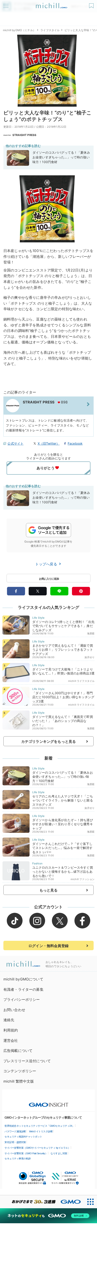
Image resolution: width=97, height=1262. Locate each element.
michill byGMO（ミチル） (19, 30)
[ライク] (92, 4)
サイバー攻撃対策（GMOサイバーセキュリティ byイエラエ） (37, 1147)
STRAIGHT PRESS (24, 135)
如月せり (90, 657)
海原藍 (91, 633)
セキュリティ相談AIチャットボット (23, 1136)
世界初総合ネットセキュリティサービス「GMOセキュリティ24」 (39, 1125)
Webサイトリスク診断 (41, 1131)
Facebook (75, 443)
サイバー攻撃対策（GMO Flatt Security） (26, 1153)
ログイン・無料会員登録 (48, 945)
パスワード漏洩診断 (15, 1131)
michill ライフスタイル (81, 681)
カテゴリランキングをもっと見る (48, 741)
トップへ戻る (46, 564)
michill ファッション (83, 879)
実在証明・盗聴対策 (15, 1142)
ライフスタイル (50, 30)
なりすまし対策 (59, 1153)
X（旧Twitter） (49, 443)
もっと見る (48, 890)
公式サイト (15, 443)
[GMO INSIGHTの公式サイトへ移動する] (48, 1102)
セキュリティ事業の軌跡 (18, 1158)
